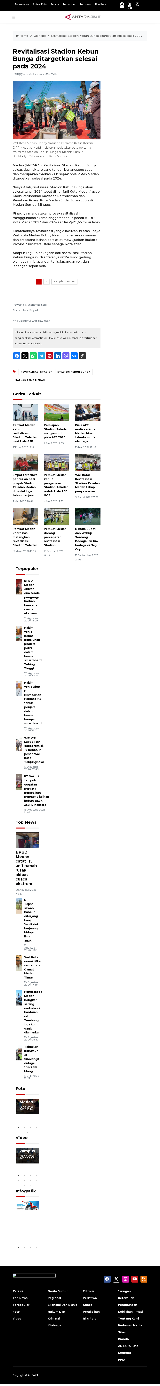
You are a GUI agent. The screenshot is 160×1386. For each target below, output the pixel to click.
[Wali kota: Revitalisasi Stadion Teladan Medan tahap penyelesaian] (87, 462)
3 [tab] (30, 1127)
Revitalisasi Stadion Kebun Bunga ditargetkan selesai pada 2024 (96, 36)
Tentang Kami (128, 1318)
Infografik (26, 1191)
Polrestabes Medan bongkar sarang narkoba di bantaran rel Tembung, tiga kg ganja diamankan (33, 1012)
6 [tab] (24, 1181)
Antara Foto (40, 4)
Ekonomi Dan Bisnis (62, 1305)
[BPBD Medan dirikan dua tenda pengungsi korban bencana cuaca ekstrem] (19, 586)
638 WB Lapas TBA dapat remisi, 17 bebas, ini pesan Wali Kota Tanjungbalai (34, 750)
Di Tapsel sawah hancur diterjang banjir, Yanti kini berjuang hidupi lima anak (31, 920)
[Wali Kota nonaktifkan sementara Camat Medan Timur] (19, 963)
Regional (54, 1298)
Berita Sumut (58, 1291)
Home (24, 36)
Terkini (55, 4)
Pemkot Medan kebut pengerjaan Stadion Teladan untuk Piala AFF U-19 (56, 485)
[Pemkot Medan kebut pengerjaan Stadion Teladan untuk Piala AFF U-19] (56, 462)
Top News (85, 4)
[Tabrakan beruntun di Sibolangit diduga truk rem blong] (19, 1052)
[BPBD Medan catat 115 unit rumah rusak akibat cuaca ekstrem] (27, 840)
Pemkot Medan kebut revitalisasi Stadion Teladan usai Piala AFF (25, 433)
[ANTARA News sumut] (84, 17)
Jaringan (124, 1291)
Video (22, 1137)
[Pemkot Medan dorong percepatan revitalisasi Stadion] (56, 516)
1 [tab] (18, 1127)
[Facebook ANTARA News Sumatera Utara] (122, 4)
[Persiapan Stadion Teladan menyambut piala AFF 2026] (56, 412)
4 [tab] (36, 1127)
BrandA (123, 1339)
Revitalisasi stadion (37, 372)
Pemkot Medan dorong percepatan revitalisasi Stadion (55, 537)
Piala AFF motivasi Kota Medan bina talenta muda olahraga (85, 433)
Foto (20, 1088)
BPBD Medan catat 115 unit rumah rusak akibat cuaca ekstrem (26, 868)
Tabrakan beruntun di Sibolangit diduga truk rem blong (31, 1059)
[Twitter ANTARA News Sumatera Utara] (130, 4)
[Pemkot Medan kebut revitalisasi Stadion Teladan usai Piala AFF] (25, 412)
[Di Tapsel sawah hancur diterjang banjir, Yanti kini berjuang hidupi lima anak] (19, 905)
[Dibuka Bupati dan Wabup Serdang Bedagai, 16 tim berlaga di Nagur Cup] (87, 516)
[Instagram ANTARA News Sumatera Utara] (137, 4)
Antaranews (22, 4)
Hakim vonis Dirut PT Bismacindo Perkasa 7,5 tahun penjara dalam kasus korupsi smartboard (33, 703)
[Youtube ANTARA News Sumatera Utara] (122, 7)
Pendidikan (91, 1311)
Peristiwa (90, 1298)
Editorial (89, 1291)
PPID (121, 1359)
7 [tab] (30, 1181)
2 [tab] (24, 1127)
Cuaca (87, 1305)
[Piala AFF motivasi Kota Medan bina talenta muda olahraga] (87, 412)
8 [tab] (36, 1181)
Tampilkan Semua (64, 281)
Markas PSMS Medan (30, 380)
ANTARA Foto (128, 1346)
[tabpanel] (27, 1106)
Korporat (124, 1353)
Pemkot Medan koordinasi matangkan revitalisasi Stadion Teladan (25, 537)
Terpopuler (69, 4)
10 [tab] (30, 1186)
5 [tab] (27, 1132)
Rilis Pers (100, 4)
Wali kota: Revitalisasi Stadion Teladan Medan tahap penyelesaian (87, 483)
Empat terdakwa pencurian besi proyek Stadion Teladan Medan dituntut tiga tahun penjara (25, 485)
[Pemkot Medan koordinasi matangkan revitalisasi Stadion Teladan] (25, 516)
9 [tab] (24, 1186)
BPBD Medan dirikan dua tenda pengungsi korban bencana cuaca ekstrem (32, 597)
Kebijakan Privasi (130, 1311)
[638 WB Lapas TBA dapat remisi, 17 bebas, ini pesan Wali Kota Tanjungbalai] (19, 743)
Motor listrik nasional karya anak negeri (28, 1220)
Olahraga (40, 36)
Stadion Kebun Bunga (73, 372)
